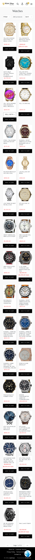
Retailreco (28, 558)
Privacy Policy (11, 552)
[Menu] (31, 4)
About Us (11, 549)
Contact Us (17, 554)
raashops (12, 558)
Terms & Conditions (22, 552)
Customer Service (21, 549)
